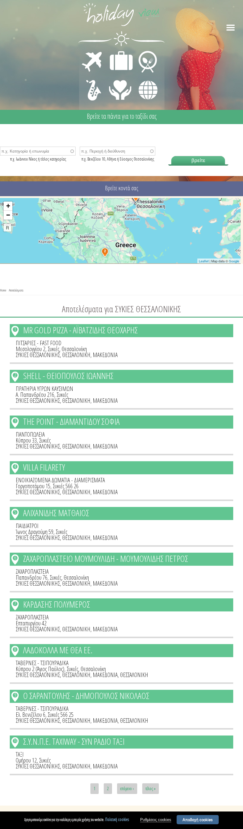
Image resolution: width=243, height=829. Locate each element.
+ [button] (8, 206)
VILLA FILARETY (44, 467)
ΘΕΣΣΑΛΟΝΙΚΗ (76, 355)
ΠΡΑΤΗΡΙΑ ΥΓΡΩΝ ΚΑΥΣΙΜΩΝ (44, 389)
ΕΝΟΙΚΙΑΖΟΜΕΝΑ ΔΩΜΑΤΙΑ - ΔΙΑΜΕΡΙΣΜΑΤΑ (60, 480)
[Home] (121, 15)
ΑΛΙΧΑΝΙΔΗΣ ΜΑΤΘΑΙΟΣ (56, 513)
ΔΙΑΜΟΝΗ (118, 52)
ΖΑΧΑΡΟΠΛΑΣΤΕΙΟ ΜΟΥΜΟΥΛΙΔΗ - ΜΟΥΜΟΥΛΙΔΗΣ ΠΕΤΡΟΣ (105, 558)
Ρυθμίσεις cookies (155, 819)
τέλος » (151, 788)
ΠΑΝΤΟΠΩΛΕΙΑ (30, 434)
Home (3, 290)
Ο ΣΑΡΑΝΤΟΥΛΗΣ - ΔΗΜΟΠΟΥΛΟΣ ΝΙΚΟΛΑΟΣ (86, 695)
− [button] (8, 215)
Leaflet (204, 261)
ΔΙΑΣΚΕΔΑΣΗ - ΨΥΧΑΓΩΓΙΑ (92, 83)
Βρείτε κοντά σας (121, 188)
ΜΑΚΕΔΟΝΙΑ (105, 355)
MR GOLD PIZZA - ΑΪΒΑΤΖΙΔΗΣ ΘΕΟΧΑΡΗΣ (80, 330)
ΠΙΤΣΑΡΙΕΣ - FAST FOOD (38, 343)
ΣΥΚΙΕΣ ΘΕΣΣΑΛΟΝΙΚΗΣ (38, 355)
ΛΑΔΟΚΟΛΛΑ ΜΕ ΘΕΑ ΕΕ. (57, 650)
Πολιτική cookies (117, 819)
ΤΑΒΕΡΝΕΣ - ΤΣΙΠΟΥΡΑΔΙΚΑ (42, 663)
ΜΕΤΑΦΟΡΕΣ (93, 52)
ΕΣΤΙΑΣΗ (144, 52)
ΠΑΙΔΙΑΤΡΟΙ (27, 526)
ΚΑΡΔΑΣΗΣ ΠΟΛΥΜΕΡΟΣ (56, 604)
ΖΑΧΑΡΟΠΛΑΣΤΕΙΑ (32, 572)
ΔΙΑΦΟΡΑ (145, 79)
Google (234, 261)
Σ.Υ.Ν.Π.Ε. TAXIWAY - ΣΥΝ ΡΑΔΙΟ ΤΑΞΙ (73, 741)
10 (15, 740)
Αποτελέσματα (16, 290)
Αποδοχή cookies (198, 819)
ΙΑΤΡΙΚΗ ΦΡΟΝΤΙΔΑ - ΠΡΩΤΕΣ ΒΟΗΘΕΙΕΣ (120, 87)
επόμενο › (127, 788)
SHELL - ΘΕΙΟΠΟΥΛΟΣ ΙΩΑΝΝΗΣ (68, 375)
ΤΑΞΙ (20, 754)
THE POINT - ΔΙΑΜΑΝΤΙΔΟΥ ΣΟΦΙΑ (71, 421)
